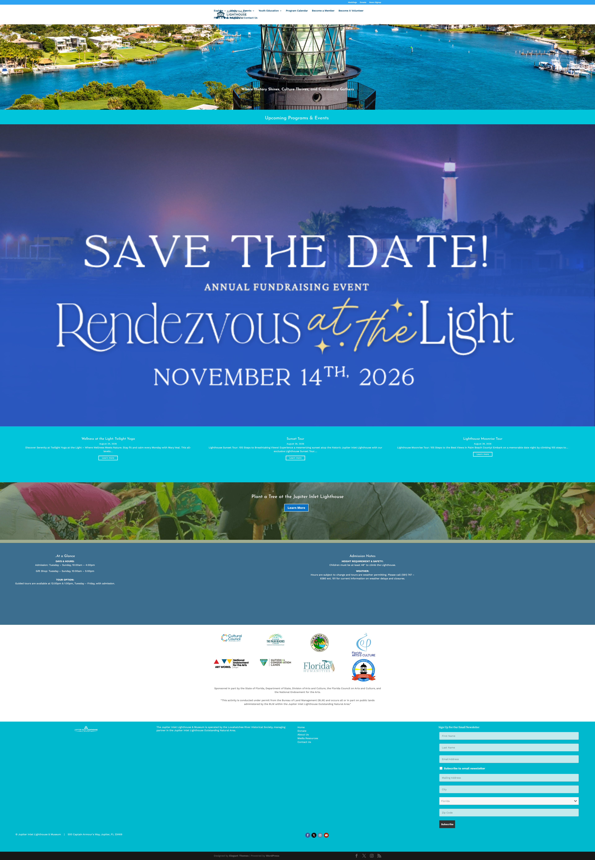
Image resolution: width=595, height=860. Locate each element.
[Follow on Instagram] (320, 835)
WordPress (272, 855)
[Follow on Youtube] (326, 835)
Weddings (352, 2)
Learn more (108, 458)
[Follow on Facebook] (307, 835)
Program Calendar (297, 11)
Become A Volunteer (351, 11)
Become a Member (323, 11)
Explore (218, 11)
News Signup (375, 2)
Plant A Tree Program (227, 18)
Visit (233, 11)
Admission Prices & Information (148, 592)
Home (301, 727)
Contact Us (251, 18)
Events (247, 11)
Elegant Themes (239, 855)
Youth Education (269, 11)
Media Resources (308, 738)
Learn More (296, 508)
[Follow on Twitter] (313, 835)
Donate (363, 2)
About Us (303, 734)
